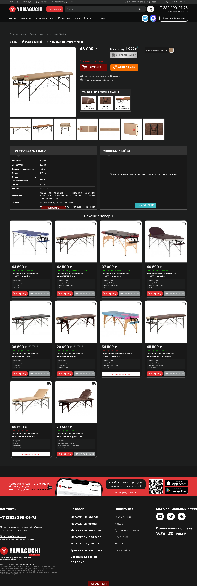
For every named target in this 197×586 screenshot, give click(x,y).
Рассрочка (64, 18)
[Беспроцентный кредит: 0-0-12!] (137, 47)
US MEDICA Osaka (156, 276)
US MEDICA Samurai (112, 276)
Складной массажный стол (25, 273)
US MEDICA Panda (111, 356)
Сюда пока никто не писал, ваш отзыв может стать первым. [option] (143, 174)
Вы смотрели (98, 583)
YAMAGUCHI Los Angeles (159, 356)
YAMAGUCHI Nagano (67, 356)
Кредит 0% (122, 537)
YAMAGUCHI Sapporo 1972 (70, 436)
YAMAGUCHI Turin (66, 276)
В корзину (21, 293)
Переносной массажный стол (117, 353)
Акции (12, 18)
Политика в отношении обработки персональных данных (21, 528)
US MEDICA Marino (21, 276)
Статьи (101, 18)
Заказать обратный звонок (176, 11)
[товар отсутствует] (150, 9)
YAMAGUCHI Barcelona (23, 436)
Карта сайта (122, 550)
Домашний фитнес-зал (173, 18)
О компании (25, 18)
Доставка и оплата (45, 18)
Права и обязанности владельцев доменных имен (17, 538)
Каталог (120, 523)
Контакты (89, 18)
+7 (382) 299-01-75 (18, 517)
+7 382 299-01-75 (173, 8)
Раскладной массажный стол (161, 273)
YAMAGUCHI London (22, 356)
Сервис (77, 18)
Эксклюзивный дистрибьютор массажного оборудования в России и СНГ (156, 2)
